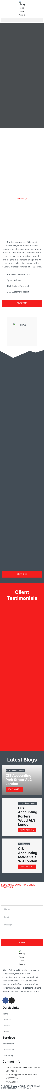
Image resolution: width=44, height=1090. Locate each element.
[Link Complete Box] (22, 780)
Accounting (7, 1055)
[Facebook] (5, 1000)
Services (6, 1025)
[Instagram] (12, 1000)
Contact (6, 1031)
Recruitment (8, 1043)
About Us (6, 1019)
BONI (29, 1087)
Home (5, 1013)
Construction (8, 1049)
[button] (22, 20)
